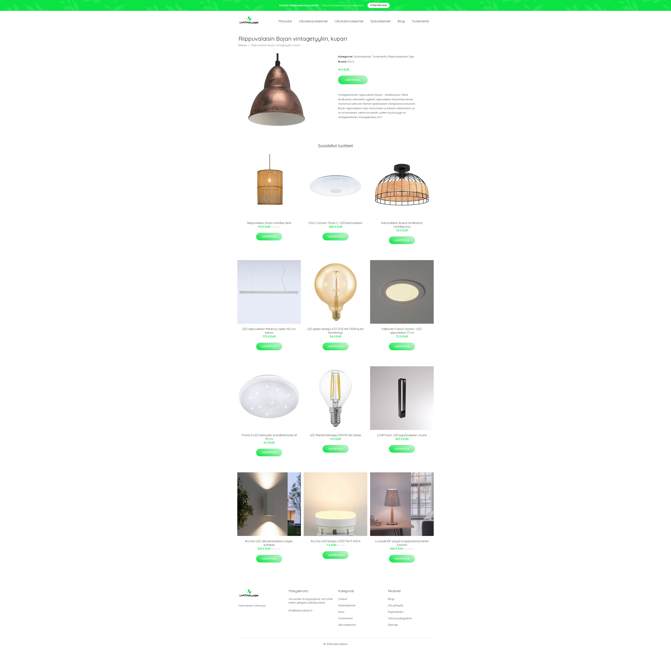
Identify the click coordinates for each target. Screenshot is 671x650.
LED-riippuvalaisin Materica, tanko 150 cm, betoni (269, 330)
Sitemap (393, 624)
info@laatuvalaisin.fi (300, 610)
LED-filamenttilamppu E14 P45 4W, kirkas (335, 435)
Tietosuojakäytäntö (400, 618)
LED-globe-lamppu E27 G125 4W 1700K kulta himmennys (335, 330)
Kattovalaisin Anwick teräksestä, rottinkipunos (402, 224)
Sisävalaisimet (380, 21)
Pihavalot (285, 21)
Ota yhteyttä (395, 605)
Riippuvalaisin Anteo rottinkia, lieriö (269, 223)
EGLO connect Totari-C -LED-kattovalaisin (335, 223)
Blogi (401, 21)
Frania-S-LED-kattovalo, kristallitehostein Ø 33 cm (269, 437)
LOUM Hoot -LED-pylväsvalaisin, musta (402, 435)
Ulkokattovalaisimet (349, 21)
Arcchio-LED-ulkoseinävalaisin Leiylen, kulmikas (269, 543)
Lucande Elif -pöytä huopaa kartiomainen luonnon (402, 543)
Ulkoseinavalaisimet (313, 21)
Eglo (411, 56)
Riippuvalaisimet (398, 56)
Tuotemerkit (420, 21)
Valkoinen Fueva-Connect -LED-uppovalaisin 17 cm (401, 330)
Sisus (341, 611)
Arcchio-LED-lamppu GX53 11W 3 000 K (335, 541)
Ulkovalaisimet (347, 624)
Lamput (342, 599)
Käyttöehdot (395, 611)
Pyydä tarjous (378, 5)
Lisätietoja (352, 79)
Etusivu (243, 45)
